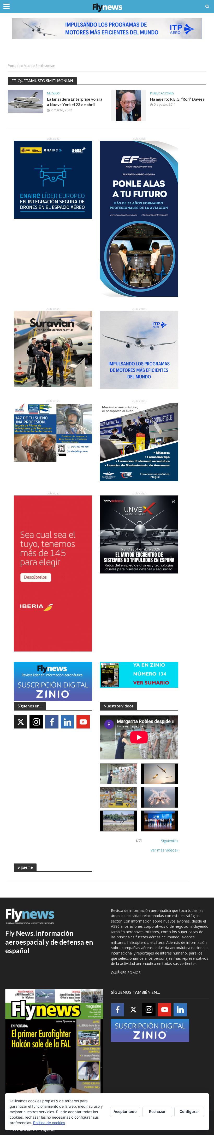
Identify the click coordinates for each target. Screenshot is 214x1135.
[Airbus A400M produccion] (118, 797)
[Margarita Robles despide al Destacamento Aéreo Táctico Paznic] (118, 773)
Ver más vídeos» (164, 850)
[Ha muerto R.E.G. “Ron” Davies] (128, 105)
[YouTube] (83, 721)
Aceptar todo (125, 1111)
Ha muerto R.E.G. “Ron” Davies (177, 99)
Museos (53, 93)
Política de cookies (49, 1122)
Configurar (189, 1111)
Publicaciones (162, 93)
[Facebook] (51, 721)
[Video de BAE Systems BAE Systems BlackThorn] (159, 773)
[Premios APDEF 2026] (159, 820)
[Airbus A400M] (159, 797)
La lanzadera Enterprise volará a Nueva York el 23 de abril (74, 102)
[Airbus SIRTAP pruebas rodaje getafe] (118, 820)
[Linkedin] (67, 721)
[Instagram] (36, 721)
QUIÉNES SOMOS (126, 972)
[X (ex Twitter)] (20, 721)
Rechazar (157, 1111)
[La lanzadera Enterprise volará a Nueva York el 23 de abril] (25, 101)
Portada (14, 65)
